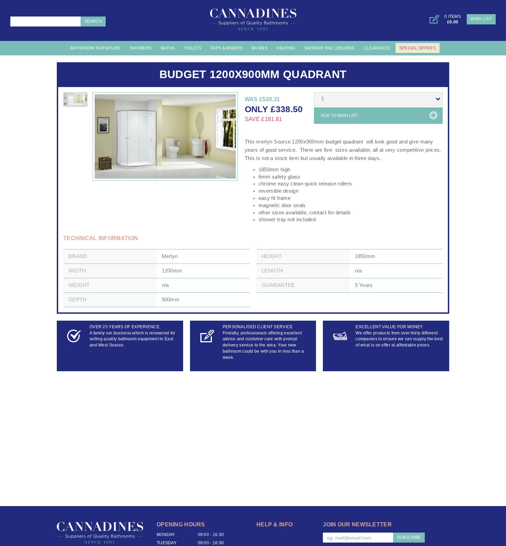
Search (93, 21)
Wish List (481, 19)
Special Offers (417, 48)
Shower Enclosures (329, 48)
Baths (168, 48)
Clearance (376, 48)
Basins (259, 48)
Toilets (192, 48)
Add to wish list (339, 115)
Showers (141, 48)
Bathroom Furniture (95, 48)
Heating (285, 48)
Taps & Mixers (226, 48)
